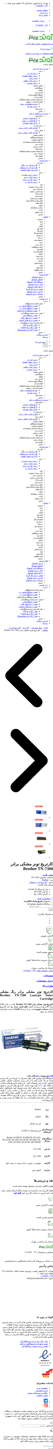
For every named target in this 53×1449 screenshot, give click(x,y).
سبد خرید (40, 342)
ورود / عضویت (38, 21)
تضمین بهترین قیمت (44, 952)
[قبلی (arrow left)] (52, 1448)
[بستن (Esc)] (52, 1446)
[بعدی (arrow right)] (49, 1448)
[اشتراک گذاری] (49, 1446)
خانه (46, 628)
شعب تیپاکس (42, 1395)
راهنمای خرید (42, 1388)
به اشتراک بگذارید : (45, 914)
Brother (45, 880)
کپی (45, 1083)
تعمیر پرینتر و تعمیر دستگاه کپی (34, 1346)
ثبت (50, 910)
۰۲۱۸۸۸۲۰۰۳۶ (41, 6)
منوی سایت (48, 64)
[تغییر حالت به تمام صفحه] (47, 1446)
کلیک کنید (17, 1193)
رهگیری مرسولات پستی (37, 1393)
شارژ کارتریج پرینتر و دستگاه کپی (34, 1341)
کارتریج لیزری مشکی (38, 882)
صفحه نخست (42, 10)
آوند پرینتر (42, 1413)
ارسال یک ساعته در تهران (42, 968)
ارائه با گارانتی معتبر (44, 944)
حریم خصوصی (41, 1390)
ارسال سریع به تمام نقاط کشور (39, 960)
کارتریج (26, 628)
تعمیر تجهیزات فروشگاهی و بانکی (33, 1344)
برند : (50, 880)
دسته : (50, 882)
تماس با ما (43, 15)
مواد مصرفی (36, 628)
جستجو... (49, 1426)
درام (37, 1076)
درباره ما (44, 13)
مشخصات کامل (44, 898)
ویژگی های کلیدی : (45, 885)
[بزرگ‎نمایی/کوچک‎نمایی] (44, 1446)
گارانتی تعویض (47, 936)
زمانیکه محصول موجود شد (38, 904)
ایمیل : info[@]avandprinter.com (40, 1278)
